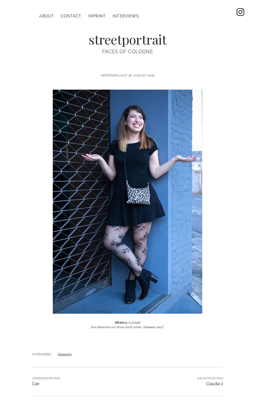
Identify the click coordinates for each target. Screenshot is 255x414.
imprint (97, 16)
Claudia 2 (214, 383)
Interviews (126, 16)
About (46, 16)
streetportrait (128, 39)
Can (35, 383)
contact (71, 16)
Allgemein (65, 354)
